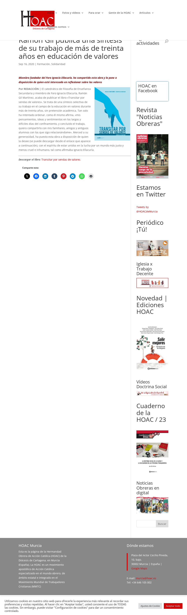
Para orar (94, 13)
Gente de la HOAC (120, 13)
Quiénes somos (56, 27)
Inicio (50, 13)
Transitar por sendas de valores (60, 159)
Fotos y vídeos (71, 13)
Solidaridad (58, 64)
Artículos (144, 13)
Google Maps (139, 568)
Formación (43, 64)
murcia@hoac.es (146, 578)
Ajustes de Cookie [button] (150, 606)
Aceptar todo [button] (173, 606)
